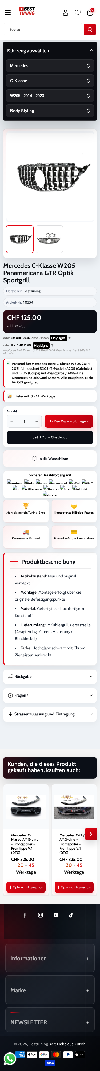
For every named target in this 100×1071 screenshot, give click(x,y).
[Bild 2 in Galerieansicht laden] (49, 239)
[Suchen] (90, 29)
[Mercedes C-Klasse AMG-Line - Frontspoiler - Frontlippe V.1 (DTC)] (26, 807)
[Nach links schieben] (9, 834)
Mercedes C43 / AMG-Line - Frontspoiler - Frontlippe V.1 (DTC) (72, 844)
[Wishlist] (78, 13)
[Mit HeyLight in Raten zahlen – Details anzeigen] (69, 338)
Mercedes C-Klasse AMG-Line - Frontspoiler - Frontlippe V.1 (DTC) (24, 844)
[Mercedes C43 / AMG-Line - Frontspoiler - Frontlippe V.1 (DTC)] (74, 807)
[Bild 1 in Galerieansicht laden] (20, 239)
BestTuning (38, 1043)
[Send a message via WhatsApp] (10, 1058)
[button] (8, 13)
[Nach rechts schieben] (91, 834)
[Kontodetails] (65, 13)
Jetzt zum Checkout (50, 437)
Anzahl (12, 411)
